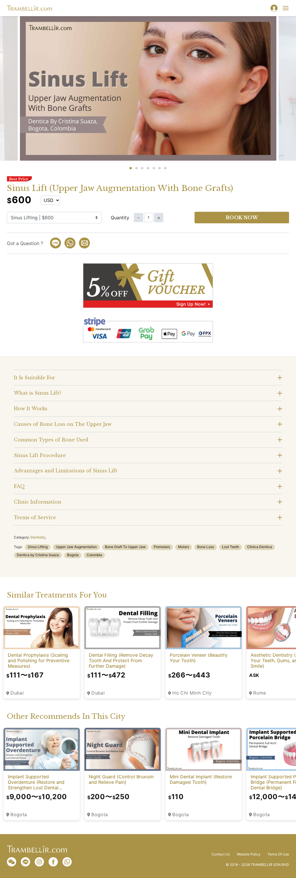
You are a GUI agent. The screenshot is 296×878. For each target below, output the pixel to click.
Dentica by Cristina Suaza (38, 555)
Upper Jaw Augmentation (76, 547)
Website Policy (248, 854)
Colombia (94, 555)
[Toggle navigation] (285, 8)
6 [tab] (159, 168)
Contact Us (221, 854)
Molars (183, 547)
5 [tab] (154, 168)
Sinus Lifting (38, 547)
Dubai (17, 693)
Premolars (162, 547)
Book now (242, 217)
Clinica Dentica (259, 547)
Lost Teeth (230, 547)
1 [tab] (131, 168)
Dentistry (38, 537)
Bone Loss (205, 547)
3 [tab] (142, 168)
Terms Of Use (278, 854)
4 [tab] (148, 168)
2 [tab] (136, 168)
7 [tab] (165, 168)
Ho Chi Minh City (192, 693)
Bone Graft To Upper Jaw (125, 547)
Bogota (73, 555)
